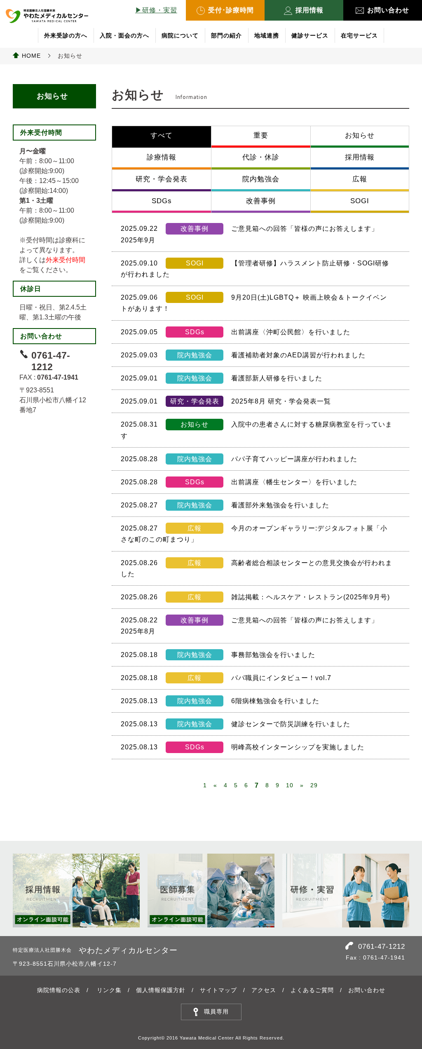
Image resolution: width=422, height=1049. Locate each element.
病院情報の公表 (58, 990)
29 (314, 785)
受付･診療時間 (231, 10)
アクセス (263, 990)
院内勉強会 (260, 179)
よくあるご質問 (312, 990)
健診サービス (309, 35)
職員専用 (216, 1011)
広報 (359, 179)
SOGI (359, 201)
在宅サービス (359, 35)
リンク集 (109, 990)
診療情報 (161, 157)
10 (289, 785)
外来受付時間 (65, 259)
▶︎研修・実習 (156, 10)
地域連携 (266, 35)
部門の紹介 (226, 35)
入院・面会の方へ (124, 35)
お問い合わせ (388, 10)
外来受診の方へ (65, 35)
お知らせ (360, 135)
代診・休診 (260, 157)
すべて (161, 135)
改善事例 (261, 201)
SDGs (162, 201)
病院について (180, 35)
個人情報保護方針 (160, 990)
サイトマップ (218, 990)
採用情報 (309, 10)
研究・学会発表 (162, 179)
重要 (260, 135)
